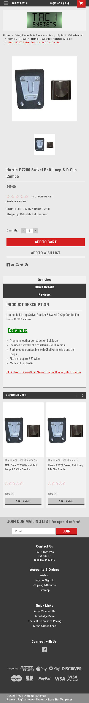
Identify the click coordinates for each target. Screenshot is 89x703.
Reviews (44, 294)
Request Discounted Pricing (44, 621)
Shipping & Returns (44, 585)
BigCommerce (26, 699)
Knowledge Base (45, 616)
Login (53, 3)
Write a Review (16, 201)
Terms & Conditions (44, 626)
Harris (11, 38)
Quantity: (12, 230)
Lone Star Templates (60, 699)
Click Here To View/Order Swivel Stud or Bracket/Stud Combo (43, 372)
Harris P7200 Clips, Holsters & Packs (52, 38)
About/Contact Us (44, 611)
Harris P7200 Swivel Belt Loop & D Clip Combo (34, 42)
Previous (77, 395)
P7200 (22, 38)
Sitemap (44, 590)
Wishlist (44, 575)
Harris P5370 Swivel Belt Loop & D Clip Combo (65, 467)
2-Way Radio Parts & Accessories (34, 35)
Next (83, 395)
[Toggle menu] (6, 6)
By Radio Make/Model (70, 35)
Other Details (44, 287)
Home (6, 35)
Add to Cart (23, 501)
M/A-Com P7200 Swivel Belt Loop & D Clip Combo (21, 467)
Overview (44, 280)
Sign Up (65, 3)
